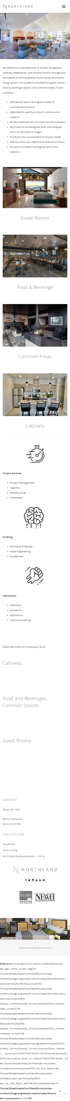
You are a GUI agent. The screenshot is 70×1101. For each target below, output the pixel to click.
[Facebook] (26, 880)
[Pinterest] (44, 880)
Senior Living (10, 850)
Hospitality (9, 844)
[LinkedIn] (40, 880)
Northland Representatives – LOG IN (24, 856)
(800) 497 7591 (11, 809)
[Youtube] (37, 880)
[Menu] (63, 6)
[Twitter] (29, 880)
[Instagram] (33, 880)
